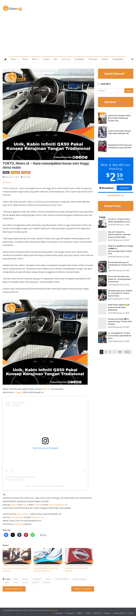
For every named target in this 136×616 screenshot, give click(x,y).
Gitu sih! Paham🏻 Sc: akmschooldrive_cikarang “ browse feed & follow (119, 234)
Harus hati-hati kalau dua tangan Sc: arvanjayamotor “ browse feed (120, 279)
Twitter (79, 613)
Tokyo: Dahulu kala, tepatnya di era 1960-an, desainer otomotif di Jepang (16, 568)
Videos (46, 59)
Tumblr (88, 613)
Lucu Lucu (66, 59)
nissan (24, 582)
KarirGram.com (37, 517)
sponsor (13, 504)
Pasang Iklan (118, 59)
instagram (18, 392)
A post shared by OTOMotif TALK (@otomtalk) (45, 486)
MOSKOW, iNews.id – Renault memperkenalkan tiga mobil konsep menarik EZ (46, 568)
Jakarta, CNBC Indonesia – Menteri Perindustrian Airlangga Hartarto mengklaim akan (16, 589)
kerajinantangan (79, 579)
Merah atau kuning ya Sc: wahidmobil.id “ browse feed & (120, 265)
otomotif (35, 582)
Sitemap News (119, 613)
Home (13, 59)
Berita (34, 59)
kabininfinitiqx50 (62, 579)
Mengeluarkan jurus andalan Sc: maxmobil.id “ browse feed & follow (120, 293)
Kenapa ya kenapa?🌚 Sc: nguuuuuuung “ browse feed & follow (120, 321)
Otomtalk (25, 172)
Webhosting (18, 524)
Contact (105, 59)
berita (15, 579)
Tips (55, 59)
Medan (37, 504)
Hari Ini (25, 59)
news (15, 582)
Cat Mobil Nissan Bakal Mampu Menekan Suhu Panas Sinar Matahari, (78, 568)
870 (120, 352)
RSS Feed (97, 613)
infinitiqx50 (36, 579)
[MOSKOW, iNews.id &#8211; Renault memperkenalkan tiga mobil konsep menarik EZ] (48, 556)
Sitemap (107, 613)
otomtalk (46, 582)
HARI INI (46, 389)
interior (48, 579)
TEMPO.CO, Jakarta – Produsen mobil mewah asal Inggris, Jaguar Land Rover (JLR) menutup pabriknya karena (83, 589)
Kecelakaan (79, 59)
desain (25, 579)
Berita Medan (23, 514)
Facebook (59, 613)
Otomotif (15, 172)
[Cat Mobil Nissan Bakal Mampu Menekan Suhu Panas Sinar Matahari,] (79, 556)
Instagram (70, 613)
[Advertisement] (68, 36)
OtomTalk (27, 177)
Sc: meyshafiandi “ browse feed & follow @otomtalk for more (119, 335)
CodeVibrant (52, 610)
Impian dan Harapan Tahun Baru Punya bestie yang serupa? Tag (119, 118)
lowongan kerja (17, 517)
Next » (127, 352)
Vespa (25, 504)
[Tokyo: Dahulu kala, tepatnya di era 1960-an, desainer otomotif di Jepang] (17, 556)
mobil (7, 582)
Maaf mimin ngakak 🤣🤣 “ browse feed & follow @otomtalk (119, 307)
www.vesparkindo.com (58, 504)
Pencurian (93, 59)
